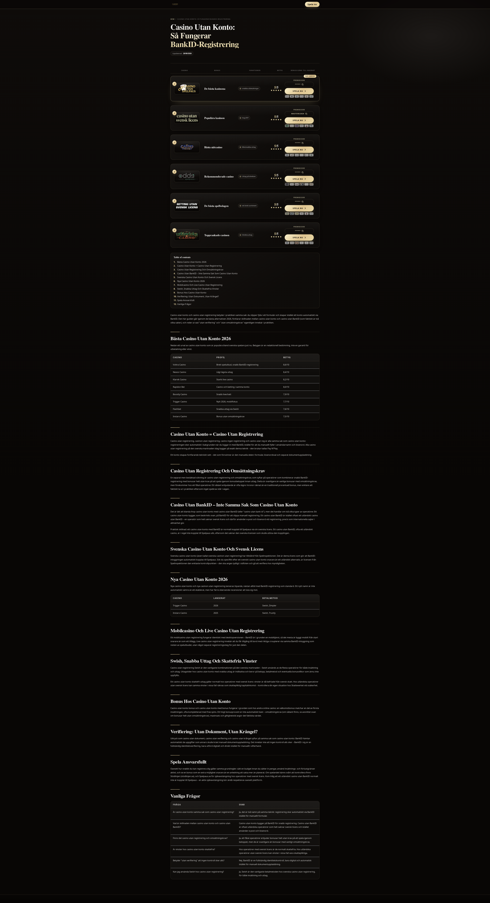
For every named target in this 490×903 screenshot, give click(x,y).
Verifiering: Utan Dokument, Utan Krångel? (198, 296)
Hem (172, 19)
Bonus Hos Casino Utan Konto (191, 292)
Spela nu (312, 4)
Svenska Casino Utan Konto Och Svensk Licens (199, 277)
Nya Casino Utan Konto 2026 (191, 281)
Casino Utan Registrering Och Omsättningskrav (200, 269)
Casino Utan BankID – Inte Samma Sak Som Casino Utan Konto (207, 273)
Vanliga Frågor (184, 304)
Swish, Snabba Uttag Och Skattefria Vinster (198, 288)
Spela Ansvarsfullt (185, 300)
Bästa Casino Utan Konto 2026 (191, 262)
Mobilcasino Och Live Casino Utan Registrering (199, 285)
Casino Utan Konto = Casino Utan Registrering (199, 265)
